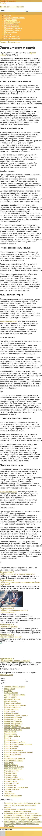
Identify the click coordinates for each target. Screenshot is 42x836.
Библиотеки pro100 (12, 38)
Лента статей (9, 711)
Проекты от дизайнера (13, 750)
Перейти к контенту (8, 1)
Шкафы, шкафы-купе (13, 796)
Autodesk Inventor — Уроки (14, 687)
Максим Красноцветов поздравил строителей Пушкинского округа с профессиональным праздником (23, 824)
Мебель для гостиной (13, 28)
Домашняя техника (12, 699)
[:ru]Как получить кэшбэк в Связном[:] (15, 661)
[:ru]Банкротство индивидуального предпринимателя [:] (14, 611)
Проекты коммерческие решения (18, 744)
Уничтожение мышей (8, 321)
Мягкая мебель (10, 32)
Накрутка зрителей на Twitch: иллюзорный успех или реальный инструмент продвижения (23, 814)
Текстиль (8, 791)
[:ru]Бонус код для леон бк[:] (11, 637)
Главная (7, 16)
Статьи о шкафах (11, 777)
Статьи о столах (10, 775)
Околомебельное (11, 740)
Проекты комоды (11, 746)
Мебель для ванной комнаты (16, 715)
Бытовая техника (11, 693)
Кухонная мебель (11, 24)
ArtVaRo (3, 3)
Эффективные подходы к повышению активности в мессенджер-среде (20, 810)
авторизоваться (6, 675)
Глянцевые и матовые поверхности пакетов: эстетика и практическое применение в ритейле (22, 805)
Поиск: (3, 11)
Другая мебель (10, 701)
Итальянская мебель (12, 703)
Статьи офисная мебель (13, 779)
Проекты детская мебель (14, 742)
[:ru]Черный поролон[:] (8, 627)
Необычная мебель (12, 736)
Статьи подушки (10, 781)
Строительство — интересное (16, 787)
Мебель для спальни (12, 30)
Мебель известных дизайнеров (17, 728)
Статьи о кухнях (10, 773)
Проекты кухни (10, 748)
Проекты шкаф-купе (12, 754)
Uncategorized (9, 689)
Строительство (10, 785)
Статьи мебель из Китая (14, 767)
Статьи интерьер (11, 765)
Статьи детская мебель (13, 761)
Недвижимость (10, 734)
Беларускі (8, 691)
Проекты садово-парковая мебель (18, 752)
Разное (7, 757)
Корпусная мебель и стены (15, 705)
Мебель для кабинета (13, 722)
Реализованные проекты (14, 759)
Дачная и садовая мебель (14, 18)
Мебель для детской (12, 720)
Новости (7, 34)
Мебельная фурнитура (13, 730)
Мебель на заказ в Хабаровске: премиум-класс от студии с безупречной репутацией (21, 819)
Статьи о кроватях (11, 771)
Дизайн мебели (10, 20)
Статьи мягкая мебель (13, 769)
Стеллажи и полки (11, 783)
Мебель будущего (11, 26)
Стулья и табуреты (11, 36)
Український (9, 794)
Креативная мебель (12, 22)
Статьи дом (8, 763)
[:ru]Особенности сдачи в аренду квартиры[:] (17, 574)
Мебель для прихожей (13, 724)
